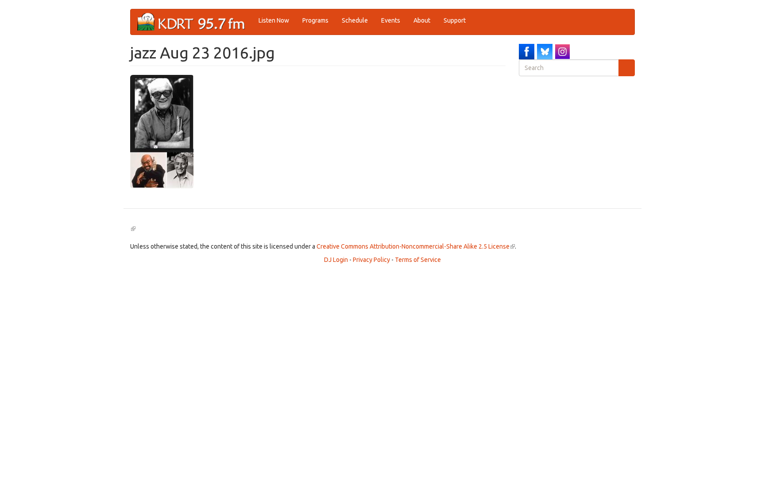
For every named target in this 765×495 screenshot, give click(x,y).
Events (390, 20)
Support (455, 20)
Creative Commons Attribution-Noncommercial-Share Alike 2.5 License (416, 246)
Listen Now (274, 20)
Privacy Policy (371, 259)
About (421, 20)
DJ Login (336, 259)
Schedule (355, 20)
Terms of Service (418, 259)
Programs (315, 20)
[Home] (194, 22)
